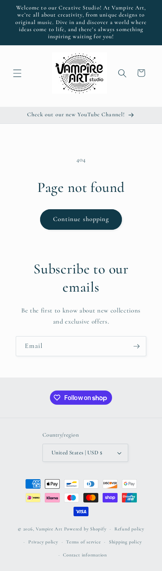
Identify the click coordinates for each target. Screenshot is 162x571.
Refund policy (129, 529)
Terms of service (83, 542)
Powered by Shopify (85, 529)
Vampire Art (49, 529)
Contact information (85, 555)
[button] (17, 72)
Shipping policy (125, 542)
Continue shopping (81, 219)
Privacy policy (43, 542)
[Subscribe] (136, 346)
